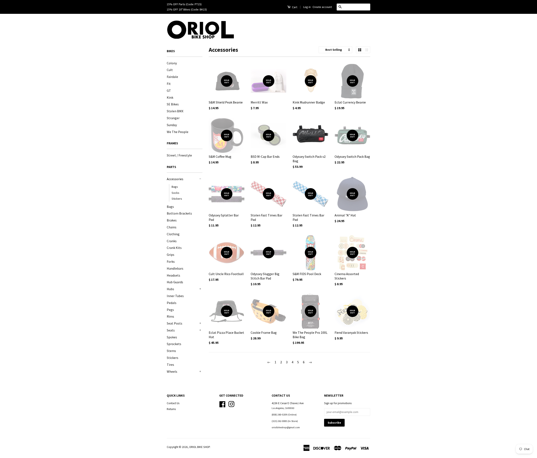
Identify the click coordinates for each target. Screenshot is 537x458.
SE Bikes (173, 104)
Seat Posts (174, 323)
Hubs (170, 289)
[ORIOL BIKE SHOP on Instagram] (231, 404)
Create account (322, 7)
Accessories (175, 179)
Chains (171, 227)
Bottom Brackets (179, 213)
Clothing (173, 234)
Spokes (172, 337)
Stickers (177, 199)
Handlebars (175, 268)
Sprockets (174, 344)
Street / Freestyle (179, 155)
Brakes (172, 220)
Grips (170, 254)
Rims (170, 316)
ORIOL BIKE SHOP (199, 447)
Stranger (173, 118)
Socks (175, 193)
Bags (175, 187)
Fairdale (172, 77)
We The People (177, 132)
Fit (169, 84)
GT (169, 90)
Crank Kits (174, 248)
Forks (171, 261)
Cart (294, 7)
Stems (171, 351)
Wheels (172, 371)
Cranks (172, 241)
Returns (171, 409)
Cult (170, 70)
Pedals (171, 303)
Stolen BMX (175, 111)
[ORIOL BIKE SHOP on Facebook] (222, 404)
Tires (170, 364)
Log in (307, 7)
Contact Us (173, 403)
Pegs (170, 310)
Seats (171, 330)
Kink (170, 97)
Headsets (173, 275)
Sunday (172, 125)
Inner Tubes (175, 296)
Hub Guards (175, 282)
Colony (172, 63)
